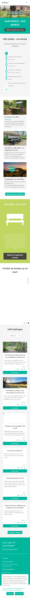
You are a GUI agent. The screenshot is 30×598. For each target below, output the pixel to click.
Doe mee (5, 558)
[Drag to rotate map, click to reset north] (28, 283)
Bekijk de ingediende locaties (15, 30)
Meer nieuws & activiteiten (15, 194)
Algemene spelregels (6, 566)
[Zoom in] (28, 279)
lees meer (15, 372)
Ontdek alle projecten (6, 572)
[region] (15, 301)
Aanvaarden (19, 593)
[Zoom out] (28, 281)
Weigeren (10, 593)
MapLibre (25, 323)
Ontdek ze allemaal (15, 532)
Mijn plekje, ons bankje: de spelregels (10, 564)
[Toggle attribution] (28, 323)
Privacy (3, 574)
